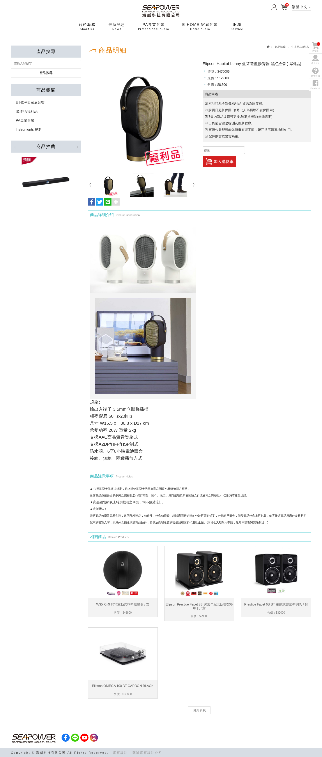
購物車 (284, 6)
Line (75, 738)
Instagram (94, 738)
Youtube (84, 738)
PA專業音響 (25, 120)
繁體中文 (300, 7)
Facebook (315, 88)
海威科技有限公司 (161, 11)
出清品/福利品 (27, 111)
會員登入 (274, 7)
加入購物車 (224, 161)
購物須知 (315, 76)
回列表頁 (199, 710)
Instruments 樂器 (29, 129)
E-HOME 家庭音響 (30, 102)
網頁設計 (120, 752)
